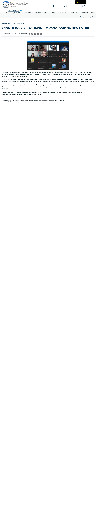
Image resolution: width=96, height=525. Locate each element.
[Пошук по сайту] (92, 16)
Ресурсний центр (41, 12)
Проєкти (28, 12)
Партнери (74, 12)
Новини (53, 12)
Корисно (63, 12)
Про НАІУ (6, 12)
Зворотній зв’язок (88, 12)
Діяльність (16, 12)
